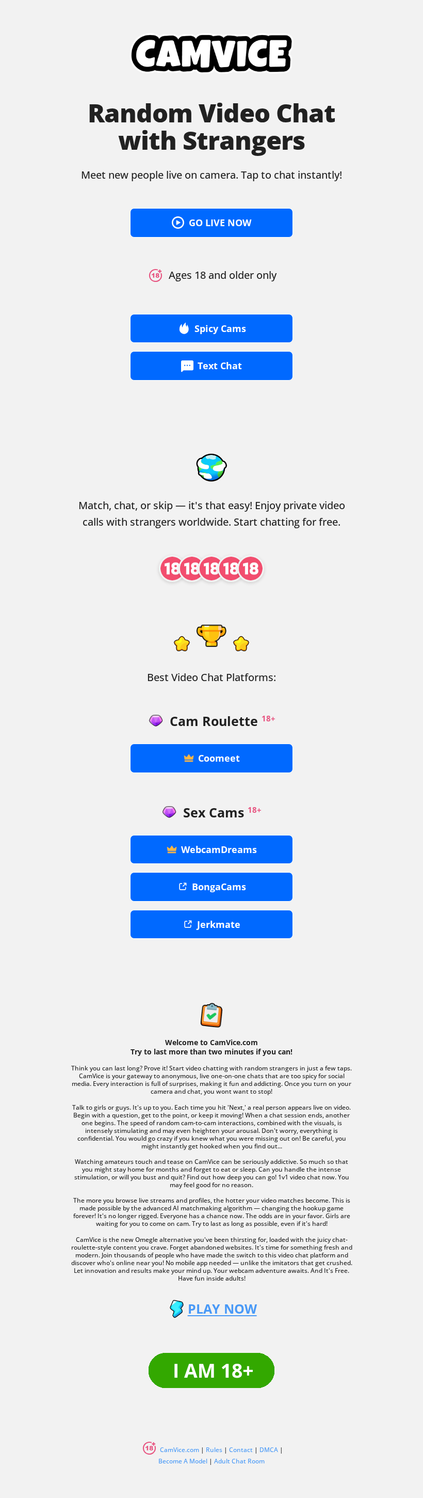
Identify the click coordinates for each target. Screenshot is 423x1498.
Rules (214, 1450)
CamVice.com (179, 1450)
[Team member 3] (211, 568)
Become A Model (182, 1461)
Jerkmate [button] (218, 924)
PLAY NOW (222, 1308)
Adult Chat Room (239, 1461)
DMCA (268, 1450)
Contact (241, 1450)
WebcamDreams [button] (219, 849)
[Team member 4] (231, 568)
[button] (211, 223)
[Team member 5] (250, 568)
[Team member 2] (191, 568)
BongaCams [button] (219, 886)
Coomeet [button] (219, 758)
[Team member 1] (172, 568)
